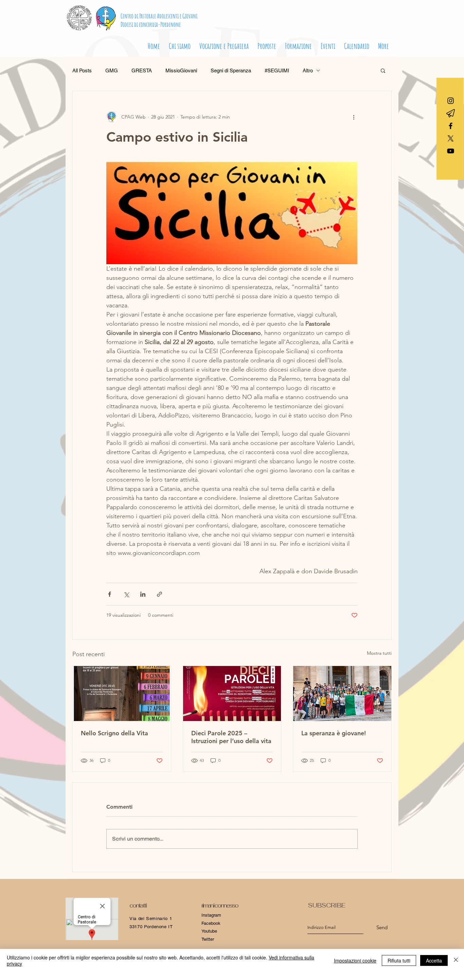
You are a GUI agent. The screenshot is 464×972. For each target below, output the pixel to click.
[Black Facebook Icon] (450, 126)
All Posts (82, 70)
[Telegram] (450, 113)
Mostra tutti (379, 653)
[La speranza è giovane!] (342, 693)
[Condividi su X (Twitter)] (126, 594)
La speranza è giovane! (333, 733)
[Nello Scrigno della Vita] (122, 693)
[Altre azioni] (354, 117)
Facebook (210, 923)
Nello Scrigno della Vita (114, 733)
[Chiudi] (456, 960)
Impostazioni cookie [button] (355, 960)
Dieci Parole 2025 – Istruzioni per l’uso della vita (231, 737)
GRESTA (141, 70)
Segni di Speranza (231, 70)
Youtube (209, 931)
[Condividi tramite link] (159, 594)
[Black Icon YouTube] (450, 151)
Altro (308, 70)
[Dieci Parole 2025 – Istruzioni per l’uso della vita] (232, 693)
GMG (111, 70)
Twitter (207, 939)
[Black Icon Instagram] (450, 100)
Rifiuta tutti (399, 960)
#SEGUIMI (277, 70)
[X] (450, 138)
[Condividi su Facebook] (109, 594)
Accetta (434, 960)
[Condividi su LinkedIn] (143, 594)
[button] (224, 43)
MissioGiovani (181, 70)
